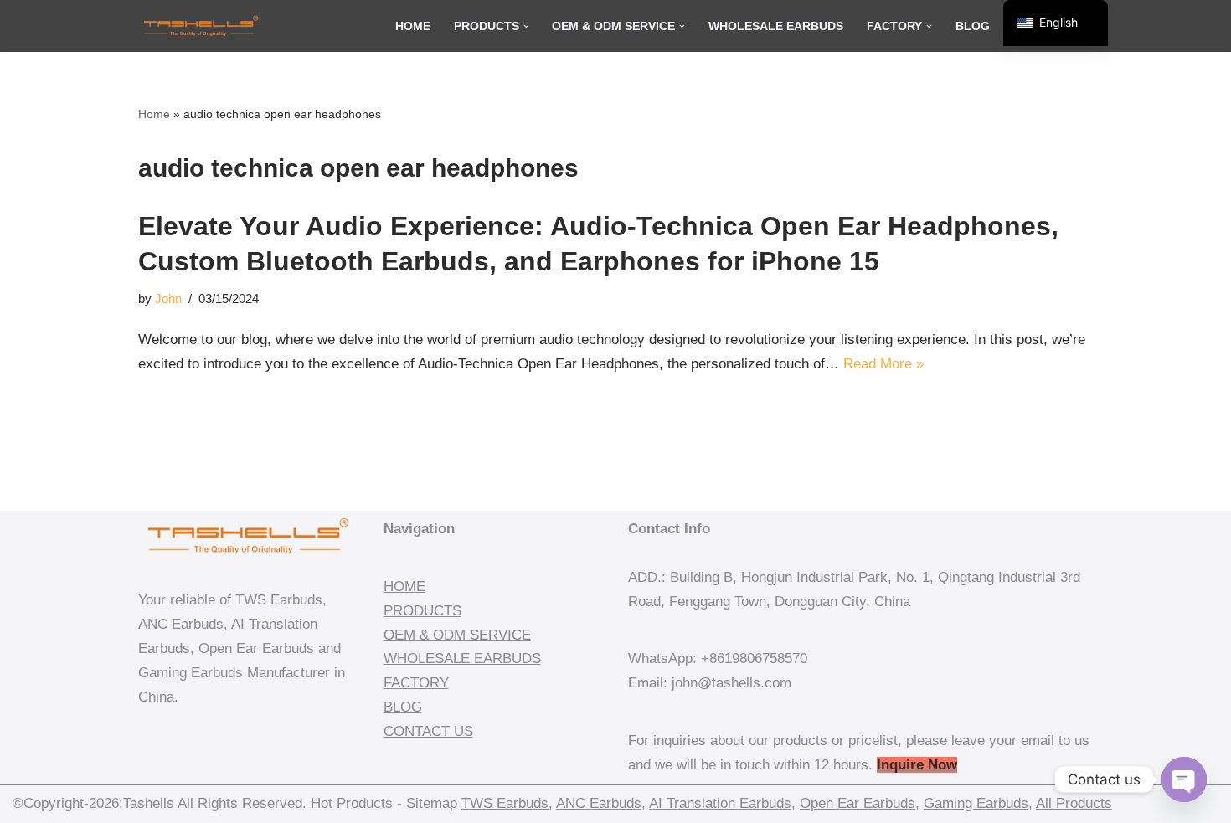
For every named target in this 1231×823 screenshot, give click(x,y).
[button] (526, 26)
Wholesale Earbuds (775, 26)
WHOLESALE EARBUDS (462, 658)
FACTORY (416, 683)
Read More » (883, 364)
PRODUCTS (422, 611)
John (168, 298)
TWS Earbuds (505, 803)
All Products (1074, 803)
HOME (404, 586)
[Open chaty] (1184, 779)
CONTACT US (428, 731)
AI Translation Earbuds (720, 803)
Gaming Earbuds (976, 803)
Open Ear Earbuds (857, 803)
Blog (972, 26)
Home (412, 26)
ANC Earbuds (598, 803)
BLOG (403, 707)
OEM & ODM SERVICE (457, 635)
